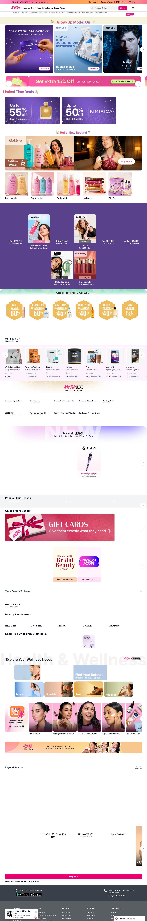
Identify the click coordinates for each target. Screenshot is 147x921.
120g (70, 383)
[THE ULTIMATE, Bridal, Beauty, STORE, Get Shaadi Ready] (65, 635)
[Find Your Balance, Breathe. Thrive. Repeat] (90, 795)
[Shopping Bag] (133, 8)
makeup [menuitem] (16, 13)
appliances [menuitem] (33, 13)
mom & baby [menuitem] (60, 13)
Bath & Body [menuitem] (43, 13)
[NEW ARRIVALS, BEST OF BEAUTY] (131, 313)
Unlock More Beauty (18, 581)
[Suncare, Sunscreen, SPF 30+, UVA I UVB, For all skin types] (135, 763)
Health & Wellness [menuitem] (73, 13)
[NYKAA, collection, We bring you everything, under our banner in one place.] (73, 869)
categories (25, 8)
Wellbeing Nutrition (12, 377)
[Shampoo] (42, 763)
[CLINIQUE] (115, 414)
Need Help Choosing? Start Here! (26, 755)
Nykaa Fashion (47, 8)
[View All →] (73, 538)
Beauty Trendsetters (18, 710)
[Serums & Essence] (89, 763)
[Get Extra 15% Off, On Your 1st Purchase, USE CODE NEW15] (73, 81)
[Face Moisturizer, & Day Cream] (104, 763)
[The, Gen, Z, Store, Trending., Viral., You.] (113, 635)
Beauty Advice (59, 8)
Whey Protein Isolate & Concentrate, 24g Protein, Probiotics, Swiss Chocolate (13, 379)
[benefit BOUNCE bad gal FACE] (16, 729)
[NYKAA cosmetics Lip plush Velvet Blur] (131, 231)
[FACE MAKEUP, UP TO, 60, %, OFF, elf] (15, 313)
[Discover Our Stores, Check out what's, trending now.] (16, 635)
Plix (87, 377)
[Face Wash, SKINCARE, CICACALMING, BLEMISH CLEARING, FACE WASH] (58, 763)
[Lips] (11, 763)
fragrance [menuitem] (90, 13)
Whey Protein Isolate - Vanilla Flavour (53, 379)
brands (33, 8)
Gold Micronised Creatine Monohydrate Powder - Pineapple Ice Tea (74, 379)
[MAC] (90, 444)
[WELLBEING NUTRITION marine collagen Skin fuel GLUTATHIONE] (120, 729)
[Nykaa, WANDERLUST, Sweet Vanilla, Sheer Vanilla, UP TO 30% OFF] (91, 888)
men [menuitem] (83, 13)
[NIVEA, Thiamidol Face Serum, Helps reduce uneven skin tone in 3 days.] (65, 510)
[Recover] (123, 812)
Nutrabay (69, 377)
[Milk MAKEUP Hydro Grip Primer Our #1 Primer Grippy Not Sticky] (62, 268)
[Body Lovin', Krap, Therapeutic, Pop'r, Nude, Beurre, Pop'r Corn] (94, 184)
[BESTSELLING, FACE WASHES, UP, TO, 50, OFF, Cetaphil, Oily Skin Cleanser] (39, 313)
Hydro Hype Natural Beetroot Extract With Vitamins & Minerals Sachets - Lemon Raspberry (114, 379)
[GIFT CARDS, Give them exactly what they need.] (60, 598)
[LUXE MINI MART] (16, 414)
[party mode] (73, 20)
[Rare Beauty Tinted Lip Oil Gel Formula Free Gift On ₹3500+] (85, 268)
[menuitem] (129, 14)
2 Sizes (111, 383)
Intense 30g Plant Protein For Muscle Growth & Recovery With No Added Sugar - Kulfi (134, 379)
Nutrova (49, 377)
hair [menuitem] (26, 13)
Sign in (122, 8)
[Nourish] (57, 812)
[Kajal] (73, 763)
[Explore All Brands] (73, 469)
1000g (10, 383)
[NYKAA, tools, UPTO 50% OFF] (41, 888)
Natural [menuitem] (52, 13)
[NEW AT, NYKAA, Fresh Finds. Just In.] (89, 635)
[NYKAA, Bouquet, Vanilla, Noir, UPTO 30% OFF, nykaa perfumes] (116, 888)
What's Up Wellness (32, 377)
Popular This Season (18, 547)
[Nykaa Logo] (16, 7)
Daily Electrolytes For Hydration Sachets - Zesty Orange (32, 379)
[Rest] (90, 812)
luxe (39, 8)
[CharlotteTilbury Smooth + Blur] (15, 231)
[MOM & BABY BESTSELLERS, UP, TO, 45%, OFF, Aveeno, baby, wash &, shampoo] (62, 313)
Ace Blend (110, 377)
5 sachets (132, 383)
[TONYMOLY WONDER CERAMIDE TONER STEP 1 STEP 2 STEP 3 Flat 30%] (68, 729)
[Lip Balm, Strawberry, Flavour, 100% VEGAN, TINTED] (27, 763)
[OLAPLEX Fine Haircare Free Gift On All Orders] (85, 231)
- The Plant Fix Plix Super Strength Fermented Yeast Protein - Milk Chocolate (94, 379)
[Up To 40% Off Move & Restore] (73, 342)
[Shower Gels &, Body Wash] (119, 763)
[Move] (23, 812)
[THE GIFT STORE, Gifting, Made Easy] (41, 635)
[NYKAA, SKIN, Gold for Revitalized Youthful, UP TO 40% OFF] (16, 888)
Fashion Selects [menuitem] (101, 13)
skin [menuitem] (22, 13)
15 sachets (32, 383)
